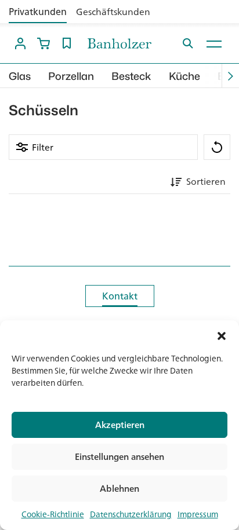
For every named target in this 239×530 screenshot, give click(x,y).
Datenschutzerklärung (131, 514)
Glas (20, 76)
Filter (42, 147)
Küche (184, 76)
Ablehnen (119, 488)
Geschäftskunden (113, 11)
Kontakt (119, 296)
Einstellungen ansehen (119, 457)
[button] (221, 335)
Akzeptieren (119, 425)
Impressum (198, 514)
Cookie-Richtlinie (52, 514)
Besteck (131, 76)
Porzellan (71, 76)
